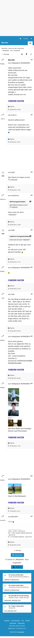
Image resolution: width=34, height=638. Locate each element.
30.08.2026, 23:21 (16, 600)
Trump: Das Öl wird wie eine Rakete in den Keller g (19, 577)
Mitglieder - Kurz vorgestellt (11, 50)
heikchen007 (7, 600)
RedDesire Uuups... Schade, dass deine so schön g (19, 597)
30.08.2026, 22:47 (12, 611)
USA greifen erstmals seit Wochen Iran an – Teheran (19, 587)
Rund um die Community (16, 48)
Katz (3, 298)
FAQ (22, 620)
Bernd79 (2, 520)
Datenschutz (21, 623)
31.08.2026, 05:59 (14, 590)
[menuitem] (25, 38)
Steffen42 (7, 579)
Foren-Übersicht (15, 620)
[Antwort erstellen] (30, 43)
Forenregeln (13, 623)
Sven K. (3, 119)
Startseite (4, 48)
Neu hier (11, 60)
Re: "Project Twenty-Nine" (16, 606)
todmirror (3, 199)
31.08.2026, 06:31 (14, 579)
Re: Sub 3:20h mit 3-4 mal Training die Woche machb (19, 596)
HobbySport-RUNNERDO (3, 64)
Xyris (5, 611)
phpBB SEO (21, 632)
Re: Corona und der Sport (16, 575)
